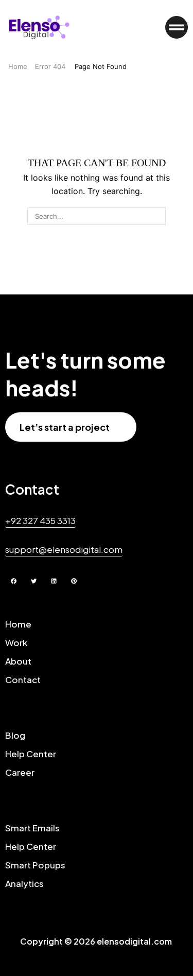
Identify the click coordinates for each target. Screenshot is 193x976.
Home (17, 66)
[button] (176, 27)
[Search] (157, 216)
